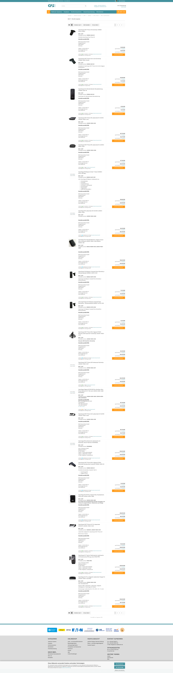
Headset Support (91, 645)
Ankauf (108, 656)
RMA (108, 659)
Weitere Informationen (119, 670)
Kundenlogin (122, 1)
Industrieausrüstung (88, 12)
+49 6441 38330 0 (102, 5)
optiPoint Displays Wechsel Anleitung (96, 641)
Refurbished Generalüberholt (54, 654)
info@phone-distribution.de (100, 6)
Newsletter (50, 657)
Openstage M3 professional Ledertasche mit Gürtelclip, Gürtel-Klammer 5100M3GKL (89, 441)
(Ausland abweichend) (97, 54)
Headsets (66, 12)
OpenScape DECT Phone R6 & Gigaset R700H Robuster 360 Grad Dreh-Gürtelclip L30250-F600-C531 (91, 333)
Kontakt (69, 650)
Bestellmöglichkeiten (72, 643)
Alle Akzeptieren (119, 664)
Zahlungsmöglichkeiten (73, 645)
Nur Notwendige (119, 667)
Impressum (70, 648)
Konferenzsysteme (76, 12)
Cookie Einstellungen (72, 653)
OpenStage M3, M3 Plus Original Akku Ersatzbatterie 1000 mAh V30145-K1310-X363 (91, 495)
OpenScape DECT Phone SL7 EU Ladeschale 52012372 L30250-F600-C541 (89, 525)
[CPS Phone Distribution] (53, 4)
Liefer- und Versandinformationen (75, 641)
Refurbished (100, 12)
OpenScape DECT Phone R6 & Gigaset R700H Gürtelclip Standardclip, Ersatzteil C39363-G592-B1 (91, 463)
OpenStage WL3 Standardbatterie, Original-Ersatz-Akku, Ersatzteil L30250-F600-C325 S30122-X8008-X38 (91, 241)
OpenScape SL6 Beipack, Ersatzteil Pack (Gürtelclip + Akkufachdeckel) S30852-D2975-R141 (91, 272)
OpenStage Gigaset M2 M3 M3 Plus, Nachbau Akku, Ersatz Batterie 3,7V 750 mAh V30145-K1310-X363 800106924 (90, 391)
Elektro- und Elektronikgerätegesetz (95, 643)
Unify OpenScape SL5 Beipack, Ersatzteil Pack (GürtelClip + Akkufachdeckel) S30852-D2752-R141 (91, 302)
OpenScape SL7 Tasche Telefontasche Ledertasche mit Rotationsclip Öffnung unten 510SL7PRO (91, 556)
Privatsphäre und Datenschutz (74, 646)
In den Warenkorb (118, 54)
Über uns (122, 12)
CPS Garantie (110, 657)
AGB (69, 652)
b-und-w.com (81, 406)
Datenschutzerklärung (66, 667)
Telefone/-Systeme (56, 12)
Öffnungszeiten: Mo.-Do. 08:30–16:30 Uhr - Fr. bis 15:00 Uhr (59, 1)
